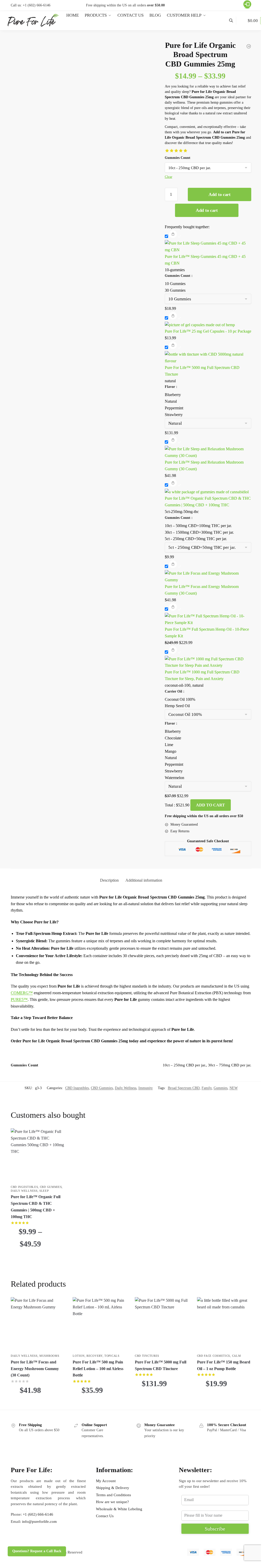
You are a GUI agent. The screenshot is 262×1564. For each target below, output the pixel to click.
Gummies (220, 1088)
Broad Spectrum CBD (184, 1088)
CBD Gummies (102, 1088)
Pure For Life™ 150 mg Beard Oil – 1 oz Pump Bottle (223, 1365)
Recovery (94, 1355)
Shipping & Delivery (112, 1488)
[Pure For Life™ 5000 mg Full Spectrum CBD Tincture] (162, 1324)
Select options (38, 1258)
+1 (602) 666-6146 (36, 5)
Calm (236, 1355)
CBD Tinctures (147, 1355)
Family (207, 1088)
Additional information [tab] (143, 880)
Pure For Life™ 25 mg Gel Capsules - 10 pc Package (208, 331)
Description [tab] (109, 880)
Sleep (44, 1190)
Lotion (78, 1355)
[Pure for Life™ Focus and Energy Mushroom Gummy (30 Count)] (38, 1324)
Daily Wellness (125, 1088)
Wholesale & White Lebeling (119, 1509)
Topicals (111, 1355)
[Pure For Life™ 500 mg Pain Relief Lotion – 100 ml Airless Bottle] (100, 1324)
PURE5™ (19, 999)
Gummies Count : (179, 276)
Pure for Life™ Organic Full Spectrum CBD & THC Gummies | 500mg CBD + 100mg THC (35, 1207)
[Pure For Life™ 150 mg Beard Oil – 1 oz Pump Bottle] (224, 1324)
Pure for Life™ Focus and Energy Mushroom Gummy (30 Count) (35, 1368)
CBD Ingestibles (77, 1088)
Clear (168, 177)
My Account (106, 1481)
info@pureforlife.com (39, 1521)
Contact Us (105, 1516)
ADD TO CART (210, 805)
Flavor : (171, 387)
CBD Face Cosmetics (213, 1355)
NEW (234, 1088)
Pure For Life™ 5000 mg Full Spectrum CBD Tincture (160, 1365)
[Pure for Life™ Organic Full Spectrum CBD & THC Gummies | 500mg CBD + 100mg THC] (208, 486)
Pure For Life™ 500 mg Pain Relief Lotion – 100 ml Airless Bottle (98, 1368)
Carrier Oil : (174, 691)
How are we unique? (112, 1502)
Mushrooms (49, 1355)
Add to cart (220, 194)
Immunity (145, 1088)
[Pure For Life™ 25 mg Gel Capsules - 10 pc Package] (208, 319)
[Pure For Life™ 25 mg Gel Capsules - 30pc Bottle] (248, 46)
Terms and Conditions (113, 1495)
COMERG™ (22, 993)
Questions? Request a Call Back (36, 1551)
